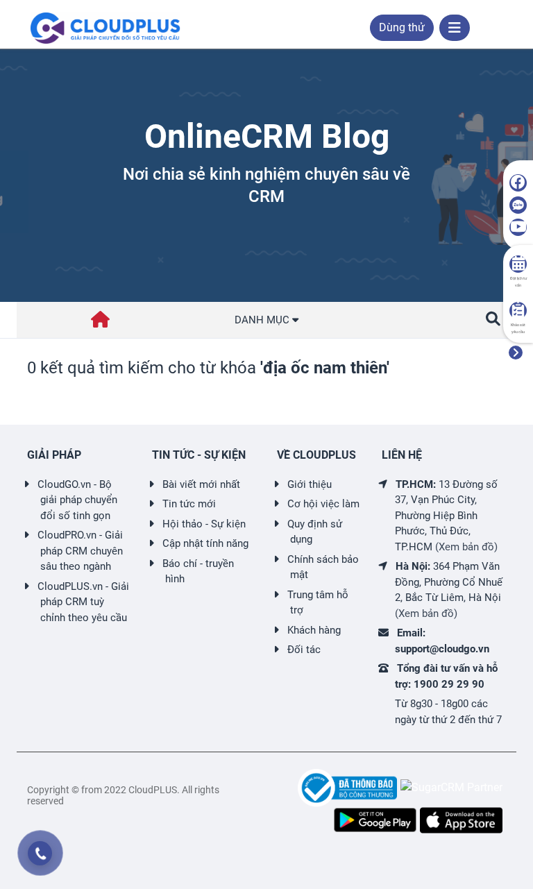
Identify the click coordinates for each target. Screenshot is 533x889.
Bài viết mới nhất (201, 484)
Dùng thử (402, 27)
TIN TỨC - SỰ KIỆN (199, 455)
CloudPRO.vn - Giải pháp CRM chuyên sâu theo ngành (80, 551)
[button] (493, 319)
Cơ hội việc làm (323, 504)
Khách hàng (314, 630)
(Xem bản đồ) (466, 547)
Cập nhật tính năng (205, 543)
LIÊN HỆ (402, 455)
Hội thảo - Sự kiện (204, 524)
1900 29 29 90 (449, 684)
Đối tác (304, 649)
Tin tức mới (189, 504)
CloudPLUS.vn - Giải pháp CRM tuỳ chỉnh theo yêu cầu (83, 602)
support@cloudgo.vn (442, 649)
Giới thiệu (309, 484)
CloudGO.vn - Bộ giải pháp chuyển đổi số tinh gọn (77, 500)
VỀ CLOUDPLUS (316, 455)
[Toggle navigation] (454, 28)
